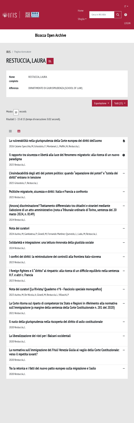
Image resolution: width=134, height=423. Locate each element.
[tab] (10, 132)
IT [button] (125, 6)
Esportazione (100, 103)
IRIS (8, 52)
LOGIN (127, 23)
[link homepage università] (32, 14)
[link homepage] (11, 14)
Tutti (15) (118, 103)
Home (81, 10)
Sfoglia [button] (81, 19)
